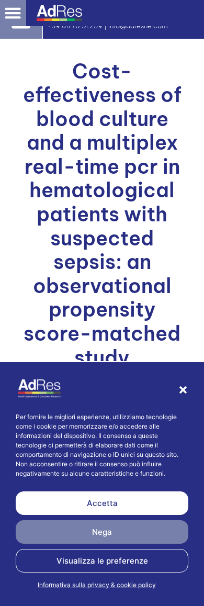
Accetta (102, 503)
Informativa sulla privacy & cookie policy (97, 585)
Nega (102, 532)
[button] (183, 390)
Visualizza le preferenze (102, 561)
